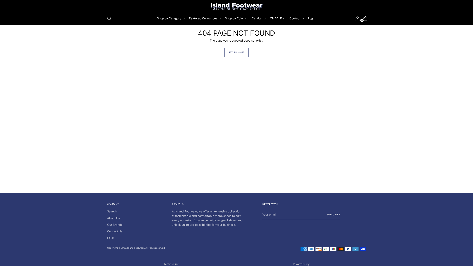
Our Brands (114, 225)
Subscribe (333, 214)
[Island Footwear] (236, 6)
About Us (113, 218)
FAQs (110, 238)
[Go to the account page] (356, 18)
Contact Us (114, 231)
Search (112, 211)
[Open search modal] (109, 18)
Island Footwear (135, 247)
